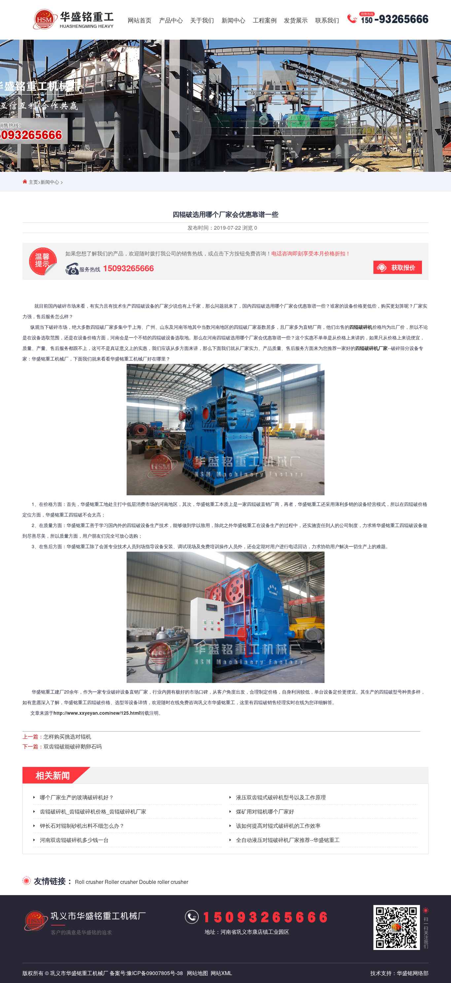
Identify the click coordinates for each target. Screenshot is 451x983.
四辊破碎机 (360, 326)
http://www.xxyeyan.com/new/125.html (96, 712)
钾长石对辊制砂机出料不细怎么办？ (82, 825)
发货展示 (296, 20)
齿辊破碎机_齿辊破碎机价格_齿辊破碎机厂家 (93, 811)
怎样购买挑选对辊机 (67, 736)
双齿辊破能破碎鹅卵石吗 (73, 746)
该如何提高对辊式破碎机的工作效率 (278, 825)
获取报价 (403, 267)
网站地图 (197, 973)
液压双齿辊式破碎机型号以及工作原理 (281, 797)
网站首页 (140, 20)
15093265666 (128, 268)
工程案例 (265, 20)
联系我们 (327, 20)
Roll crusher (89, 882)
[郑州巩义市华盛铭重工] (73, 29)
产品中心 (171, 20)
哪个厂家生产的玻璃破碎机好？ (77, 797)
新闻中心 (233, 20)
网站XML (221, 973)
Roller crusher (121, 882)
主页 (33, 181)
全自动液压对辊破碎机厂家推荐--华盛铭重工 (288, 840)
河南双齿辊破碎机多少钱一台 (74, 840)
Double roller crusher (163, 882)
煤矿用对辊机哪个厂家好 (265, 811)
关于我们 (202, 20)
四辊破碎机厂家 (371, 348)
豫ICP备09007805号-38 (155, 973)
